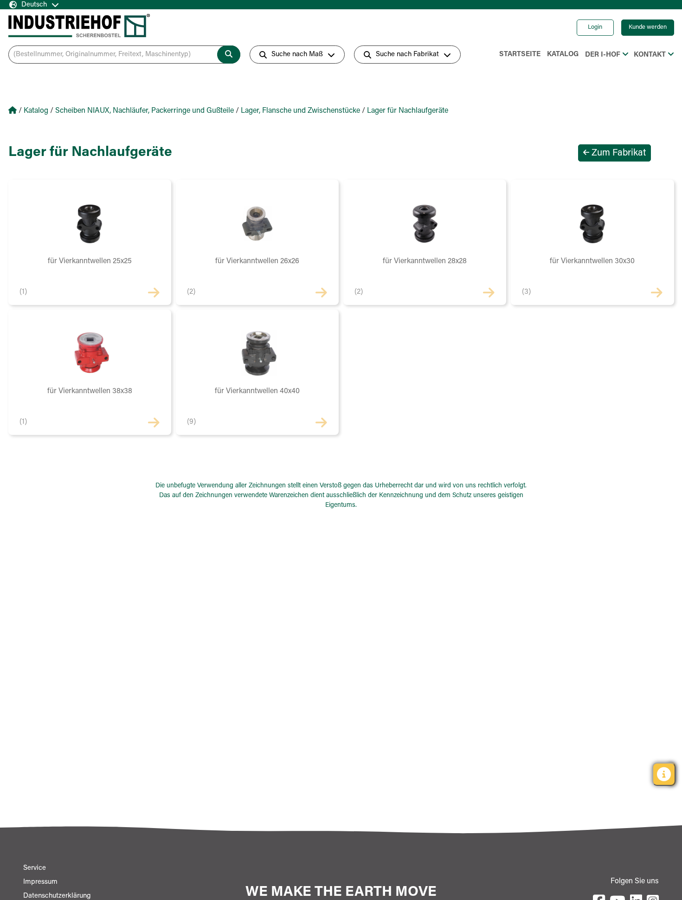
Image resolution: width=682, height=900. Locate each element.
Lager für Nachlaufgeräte (407, 111)
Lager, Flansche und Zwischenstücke (300, 111)
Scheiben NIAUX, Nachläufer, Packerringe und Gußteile (144, 111)
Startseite (519, 54)
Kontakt (650, 55)
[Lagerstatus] (664, 774)
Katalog (563, 54)
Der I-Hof (602, 55)
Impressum (40, 882)
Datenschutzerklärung (57, 896)
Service (34, 868)
